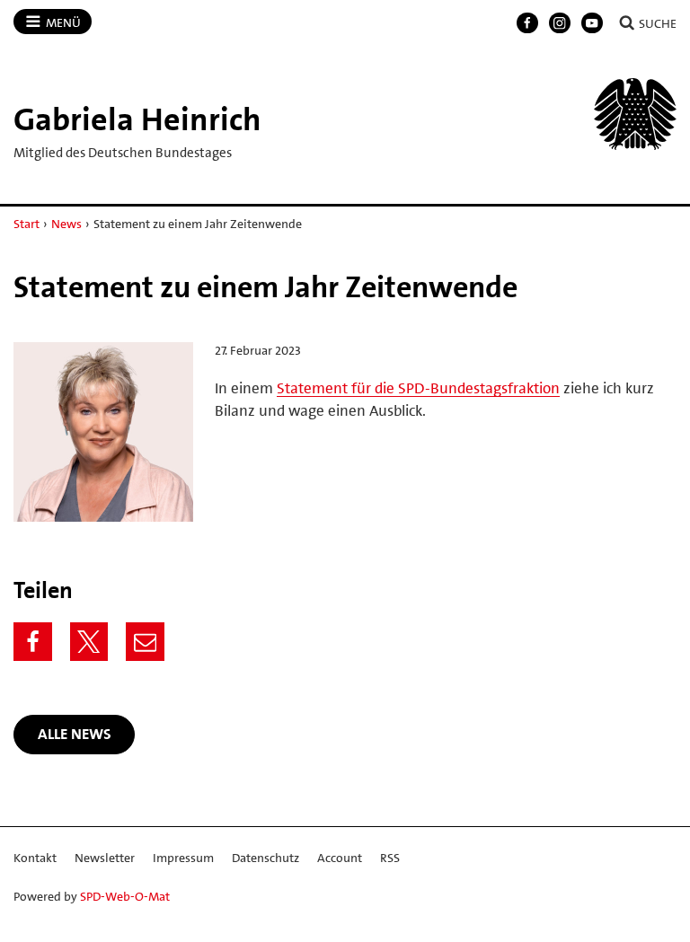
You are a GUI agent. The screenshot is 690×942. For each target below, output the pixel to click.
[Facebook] (527, 23)
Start (26, 224)
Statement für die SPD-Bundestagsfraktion (418, 388)
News (66, 224)
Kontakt (35, 858)
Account (339, 858)
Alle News (74, 734)
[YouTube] (592, 23)
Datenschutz (265, 858)
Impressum (183, 858)
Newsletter (105, 858)
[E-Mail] (145, 641)
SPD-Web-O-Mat (125, 896)
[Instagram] (560, 23)
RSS (390, 858)
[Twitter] (89, 641)
